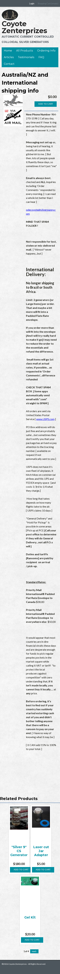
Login (31, 3)
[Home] (10, 14)
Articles (9, 57)
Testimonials (26, 57)
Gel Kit (30, 917)
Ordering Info (46, 50)
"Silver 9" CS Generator (19, 851)
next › (34, 951)
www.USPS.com (45, 419)
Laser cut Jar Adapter (41, 851)
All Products (24, 50)
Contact (9, 63)
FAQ (41, 57)
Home (8, 50)
